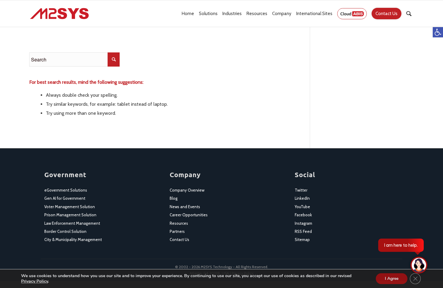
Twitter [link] (301, 190)
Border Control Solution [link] (65, 231)
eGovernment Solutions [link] (65, 190)
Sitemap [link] (302, 239)
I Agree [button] (391, 278)
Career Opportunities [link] (189, 214)
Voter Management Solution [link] (69, 206)
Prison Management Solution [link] (70, 214)
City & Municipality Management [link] (73, 239)
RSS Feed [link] (303, 231)
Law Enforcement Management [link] (72, 223)
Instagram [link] (303, 223)
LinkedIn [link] (302, 198)
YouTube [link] (302, 206)
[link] (438, 32)
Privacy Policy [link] (34, 281)
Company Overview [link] (187, 190)
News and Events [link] (185, 206)
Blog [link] (174, 198)
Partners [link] (177, 231)
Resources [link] (179, 223)
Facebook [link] (303, 214)
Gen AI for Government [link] (64, 198)
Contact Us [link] (179, 239)
